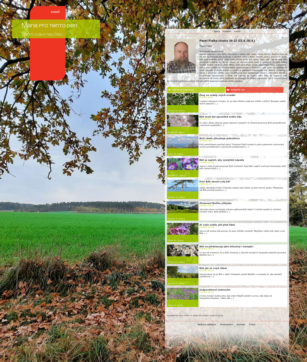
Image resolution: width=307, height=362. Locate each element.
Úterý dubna (175, 154)
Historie (227, 31)
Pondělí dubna (177, 176)
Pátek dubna (176, 240)
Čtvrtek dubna (176, 111)
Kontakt (241, 324)
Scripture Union (216, 315)
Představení (226, 324)
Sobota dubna (176, 219)
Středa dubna (176, 132)
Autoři (237, 31)
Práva (252, 324)
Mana (217, 31)
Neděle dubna (176, 197)
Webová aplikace (207, 324)
